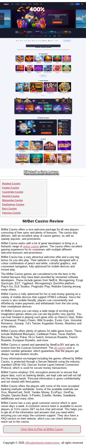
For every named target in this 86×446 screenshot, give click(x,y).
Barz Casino (9, 208)
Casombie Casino (12, 192)
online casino (31, 246)
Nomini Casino (10, 196)
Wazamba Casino (12, 200)
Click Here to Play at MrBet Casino (42, 429)
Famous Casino (11, 213)
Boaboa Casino (11, 183)
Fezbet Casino (10, 188)
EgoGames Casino (13, 204)
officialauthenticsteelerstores (42, 442)
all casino (60, 347)
